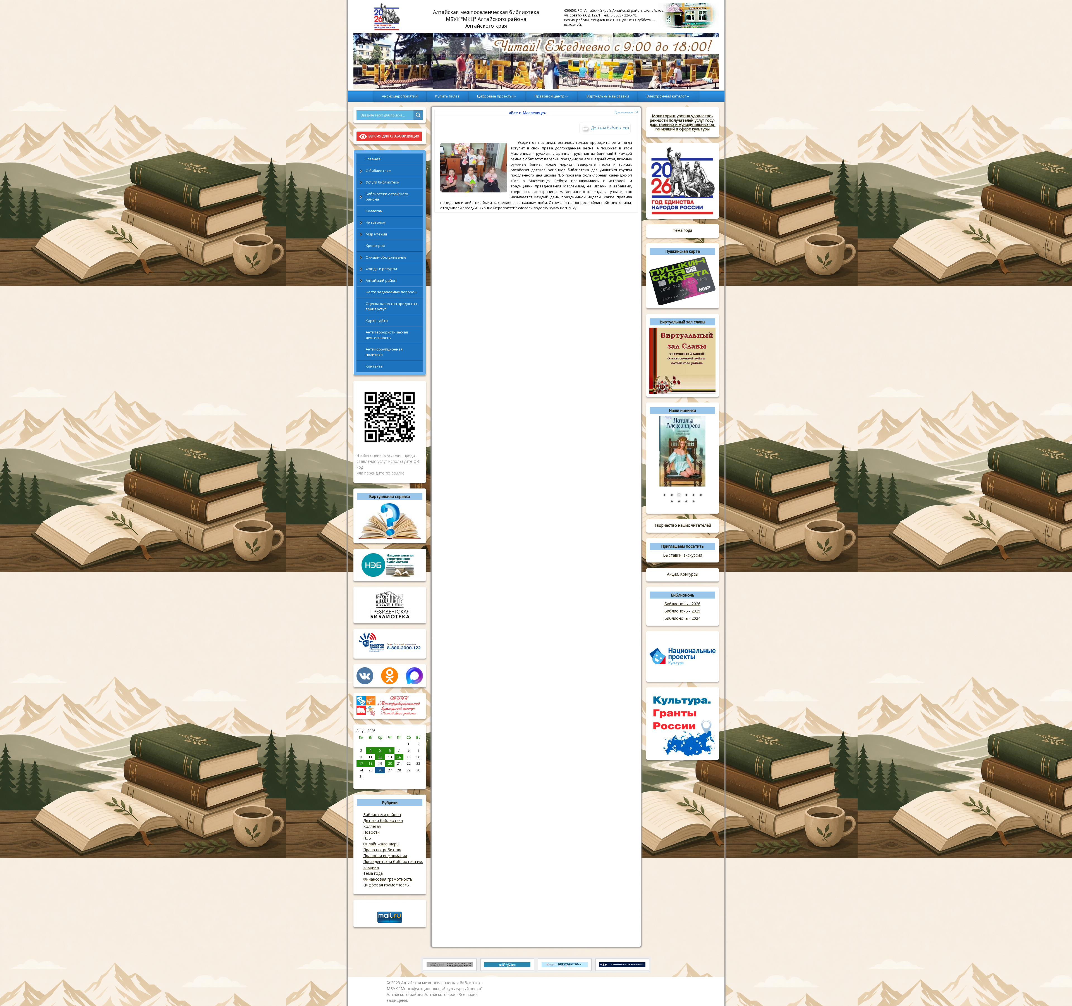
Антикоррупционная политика (384, 352)
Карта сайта (377, 320)
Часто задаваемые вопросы (391, 291)
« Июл (361, 782)
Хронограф (375, 245)
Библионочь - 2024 (682, 618)
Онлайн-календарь (381, 844)
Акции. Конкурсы (682, 574)
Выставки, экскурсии (682, 555)
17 (361, 763)
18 (370, 763)
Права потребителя (382, 849)
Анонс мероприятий (400, 96)
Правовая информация (385, 855)
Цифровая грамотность (386, 885)
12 (380, 757)
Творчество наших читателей (682, 525)
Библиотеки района (382, 814)
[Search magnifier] (418, 115)
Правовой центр (549, 96)
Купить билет (447, 96)
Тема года (373, 873)
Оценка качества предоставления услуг (392, 306)
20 (390, 763)
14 (399, 757)
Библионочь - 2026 (682, 603)
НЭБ (367, 838)
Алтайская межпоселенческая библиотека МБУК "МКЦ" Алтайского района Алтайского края (486, 19)
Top (1059, 993)
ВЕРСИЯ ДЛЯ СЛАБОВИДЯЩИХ (393, 136)
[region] (536, 61)
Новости (371, 832)
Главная (373, 158)
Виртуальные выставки (608, 96)
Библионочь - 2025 (682, 611)
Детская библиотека (383, 820)
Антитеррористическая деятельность (387, 335)
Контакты (374, 366)
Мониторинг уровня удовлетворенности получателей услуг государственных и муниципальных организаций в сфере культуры (683, 122)
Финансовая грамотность (387, 879)
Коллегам (374, 210)
